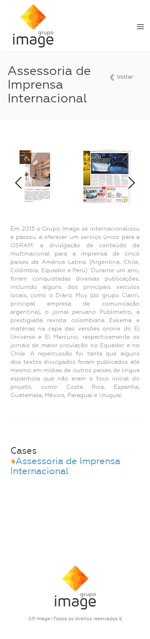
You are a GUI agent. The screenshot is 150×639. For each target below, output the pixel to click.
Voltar (124, 77)
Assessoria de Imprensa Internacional (65, 466)
